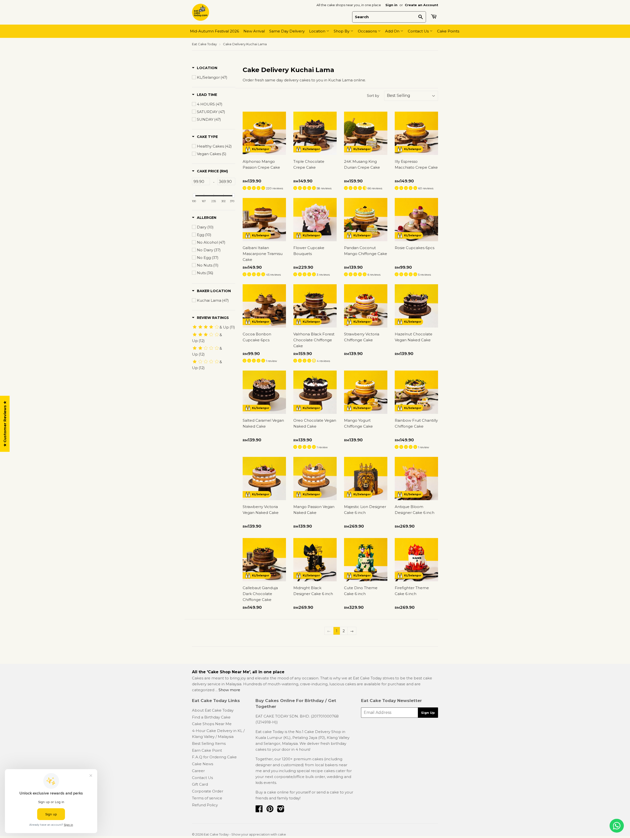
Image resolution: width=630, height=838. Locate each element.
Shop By (342, 31)
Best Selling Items (209, 743)
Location (317, 31)
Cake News (202, 764)
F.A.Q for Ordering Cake (214, 757)
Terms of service (207, 798)
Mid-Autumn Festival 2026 (214, 31)
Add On (392, 31)
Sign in (391, 5)
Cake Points (448, 31)
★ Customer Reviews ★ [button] (4, 424)
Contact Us (419, 31)
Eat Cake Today (204, 44)
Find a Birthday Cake (211, 717)
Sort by (373, 95)
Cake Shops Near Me (212, 723)
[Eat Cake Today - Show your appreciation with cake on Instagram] (280, 810)
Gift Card (200, 784)
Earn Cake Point (207, 750)
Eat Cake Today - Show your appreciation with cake (245, 834)
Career (198, 770)
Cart (434, 16)
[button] (204, 67)
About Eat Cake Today (213, 710)
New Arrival (254, 31)
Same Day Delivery (287, 31)
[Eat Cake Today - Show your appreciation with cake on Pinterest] (270, 810)
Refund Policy (205, 805)
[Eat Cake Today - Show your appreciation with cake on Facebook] (259, 810)
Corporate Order (207, 791)
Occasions (368, 31)
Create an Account (421, 5)
